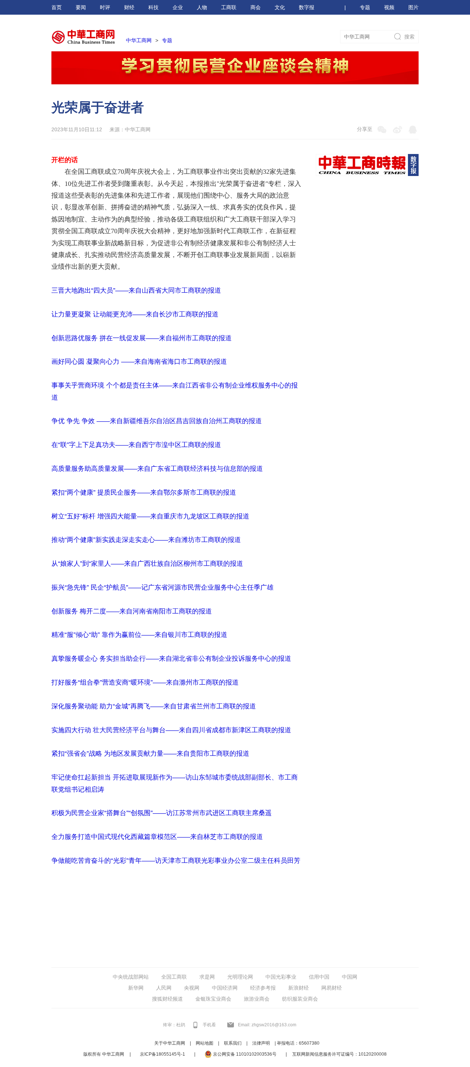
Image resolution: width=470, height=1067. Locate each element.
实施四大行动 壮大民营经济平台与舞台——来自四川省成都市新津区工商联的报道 (171, 730)
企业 (178, 7)
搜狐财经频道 (167, 999)
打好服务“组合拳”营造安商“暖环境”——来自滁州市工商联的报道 (145, 682)
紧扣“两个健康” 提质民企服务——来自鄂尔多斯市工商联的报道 (143, 492)
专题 (365, 7)
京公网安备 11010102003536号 (244, 1054)
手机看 (209, 1024)
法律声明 (261, 1043)
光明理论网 (240, 977)
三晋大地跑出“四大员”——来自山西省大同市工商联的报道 (136, 290)
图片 (413, 7)
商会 (255, 7)
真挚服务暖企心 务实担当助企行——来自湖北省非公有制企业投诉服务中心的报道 (171, 658)
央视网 (191, 988)
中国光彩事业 (280, 977)
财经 (129, 7)
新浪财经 (298, 988)
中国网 (349, 977)
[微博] (397, 129)
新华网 (136, 988)
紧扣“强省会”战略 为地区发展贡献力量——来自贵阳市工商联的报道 (150, 753)
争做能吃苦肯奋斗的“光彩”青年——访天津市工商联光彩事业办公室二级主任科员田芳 (175, 860)
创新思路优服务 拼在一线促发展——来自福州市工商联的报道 (141, 338)
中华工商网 (139, 40)
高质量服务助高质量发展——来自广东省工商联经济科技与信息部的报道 (157, 468)
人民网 (163, 988)
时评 (105, 7)
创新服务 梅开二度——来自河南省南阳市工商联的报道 (131, 611)
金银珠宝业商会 (213, 999)
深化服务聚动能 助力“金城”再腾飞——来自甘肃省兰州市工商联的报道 (153, 706)
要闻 (81, 7)
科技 (153, 7)
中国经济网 (225, 988)
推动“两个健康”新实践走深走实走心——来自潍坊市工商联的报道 (146, 539)
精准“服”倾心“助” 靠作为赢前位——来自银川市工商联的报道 (139, 634)
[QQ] (413, 129)
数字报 (306, 7)
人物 (202, 7)
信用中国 (319, 977)
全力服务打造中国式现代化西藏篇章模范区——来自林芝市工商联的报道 (157, 836)
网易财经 (331, 988)
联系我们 (233, 1043)
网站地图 (204, 1043)
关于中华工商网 (169, 1043)
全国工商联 (174, 977)
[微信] (382, 129)
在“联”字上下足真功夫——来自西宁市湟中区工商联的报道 (136, 444)
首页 (56, 7)
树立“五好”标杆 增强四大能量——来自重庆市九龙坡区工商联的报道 (150, 516)
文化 (280, 7)
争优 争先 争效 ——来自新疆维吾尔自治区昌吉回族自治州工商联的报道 (156, 421)
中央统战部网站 (131, 977)
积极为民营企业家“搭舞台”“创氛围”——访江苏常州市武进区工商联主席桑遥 (161, 813)
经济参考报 (263, 988)
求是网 (207, 977)
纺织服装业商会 (300, 999)
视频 (389, 7)
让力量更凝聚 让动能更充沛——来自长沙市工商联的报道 (134, 314)
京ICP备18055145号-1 (162, 1054)
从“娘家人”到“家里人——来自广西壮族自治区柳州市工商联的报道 (147, 563)
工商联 (228, 7)
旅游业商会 (257, 999)
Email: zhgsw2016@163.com (267, 1024)
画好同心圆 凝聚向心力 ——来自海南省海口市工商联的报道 (139, 361)
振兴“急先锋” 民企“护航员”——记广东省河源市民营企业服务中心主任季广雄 (162, 587)
